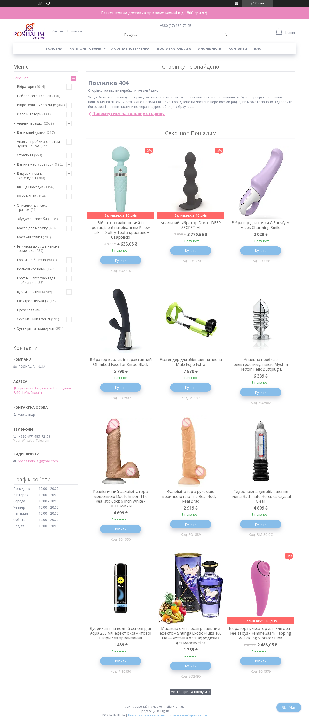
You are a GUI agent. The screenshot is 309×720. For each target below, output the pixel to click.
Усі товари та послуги (189, 691)
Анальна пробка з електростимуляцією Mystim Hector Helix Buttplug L (261, 364)
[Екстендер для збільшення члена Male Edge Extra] (190, 319)
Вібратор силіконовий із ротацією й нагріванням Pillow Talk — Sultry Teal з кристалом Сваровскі (121, 230)
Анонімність (209, 48)
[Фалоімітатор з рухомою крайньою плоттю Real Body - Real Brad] (190, 451)
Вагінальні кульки (31, 132)
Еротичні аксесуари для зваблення (36, 280)
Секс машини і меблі (33, 319)
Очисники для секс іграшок (32, 207)
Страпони (25, 155)
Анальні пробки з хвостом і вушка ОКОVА (39, 143)
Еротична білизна (31, 259)
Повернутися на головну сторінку (128, 113)
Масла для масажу (32, 228)
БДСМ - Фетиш (29, 291)
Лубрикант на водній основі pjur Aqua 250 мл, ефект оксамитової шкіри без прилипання (121, 633)
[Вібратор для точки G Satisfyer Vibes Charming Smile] (260, 182)
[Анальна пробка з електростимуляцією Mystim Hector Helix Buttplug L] (260, 319)
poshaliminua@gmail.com (38, 461)
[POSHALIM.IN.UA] (29, 31)
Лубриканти (26, 196)
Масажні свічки (29, 237)
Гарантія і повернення (129, 48)
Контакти (238, 48)
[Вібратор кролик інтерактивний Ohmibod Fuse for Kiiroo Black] (120, 319)
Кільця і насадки (30, 187)
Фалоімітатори (29, 114)
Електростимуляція (33, 300)
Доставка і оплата (174, 48)
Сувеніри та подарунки (35, 328)
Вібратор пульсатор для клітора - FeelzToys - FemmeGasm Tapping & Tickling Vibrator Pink (260, 633)
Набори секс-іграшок (34, 95)
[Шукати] (225, 34)
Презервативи (28, 310)
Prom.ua (178, 707)
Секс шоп (20, 78)
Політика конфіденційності (188, 715)
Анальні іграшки (30, 123)
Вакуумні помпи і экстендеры (30, 175)
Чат (292, 707)
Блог (258, 48)
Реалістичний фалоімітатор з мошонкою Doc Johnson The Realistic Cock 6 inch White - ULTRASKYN (120, 498)
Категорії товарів (85, 48)
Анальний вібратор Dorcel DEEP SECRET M (191, 225)
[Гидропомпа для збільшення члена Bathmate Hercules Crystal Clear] (260, 451)
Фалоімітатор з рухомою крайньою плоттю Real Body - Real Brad (190, 496)
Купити (120, 260)
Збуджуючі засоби (32, 218)
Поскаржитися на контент (146, 715)
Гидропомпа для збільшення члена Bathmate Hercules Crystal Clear (261, 496)
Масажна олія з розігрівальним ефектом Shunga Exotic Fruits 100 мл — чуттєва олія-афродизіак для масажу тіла (191, 635)
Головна (54, 48)
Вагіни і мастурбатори (35, 164)
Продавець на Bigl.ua (154, 711)
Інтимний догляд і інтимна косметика (38, 248)
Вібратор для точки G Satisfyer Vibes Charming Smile (260, 225)
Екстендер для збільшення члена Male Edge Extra (191, 362)
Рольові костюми (31, 269)
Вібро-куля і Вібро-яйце (36, 105)
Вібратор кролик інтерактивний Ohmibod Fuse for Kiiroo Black (121, 362)
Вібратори (25, 86)
